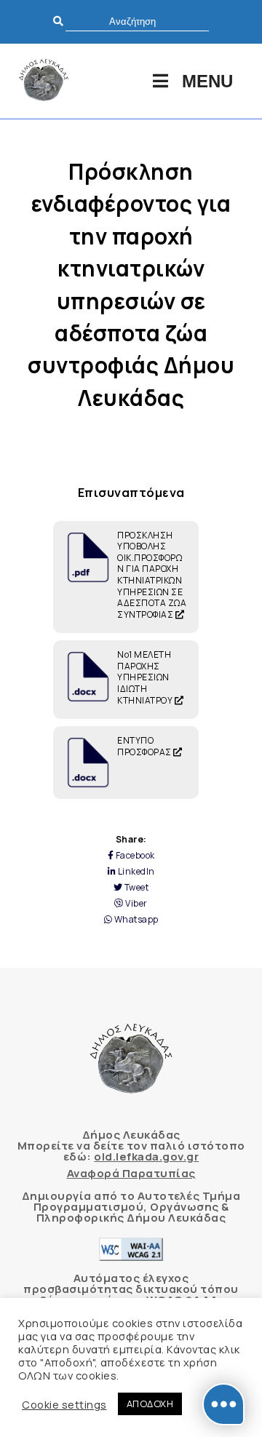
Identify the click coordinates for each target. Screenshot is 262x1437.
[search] (137, 21)
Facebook (134, 855)
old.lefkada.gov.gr (146, 1156)
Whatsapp (135, 919)
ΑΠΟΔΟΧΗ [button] (150, 1403)
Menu (207, 81)
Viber (136, 903)
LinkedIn (135, 871)
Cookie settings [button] (64, 1404)
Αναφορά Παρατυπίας (131, 1173)
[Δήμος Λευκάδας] (43, 81)
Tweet (135, 887)
